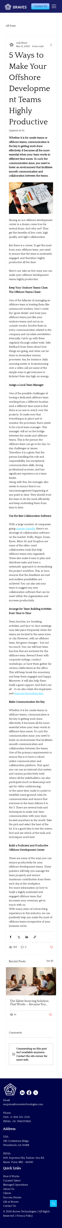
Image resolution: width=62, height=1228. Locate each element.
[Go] (53, 1203)
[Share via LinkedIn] (26, 937)
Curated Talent (12, 1180)
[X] (35, 1092)
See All (49, 961)
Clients (7, 1193)
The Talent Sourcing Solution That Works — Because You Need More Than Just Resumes (30, 1002)
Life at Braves (11, 1201)
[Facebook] (29, 1092)
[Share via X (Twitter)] (18, 937)
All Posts (11, 25)
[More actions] (51, 45)
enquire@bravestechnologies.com (23, 1104)
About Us (8, 1189)
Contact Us (9, 1205)
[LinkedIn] (22, 1092)
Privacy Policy (25, 1215)
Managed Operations (15, 1184)
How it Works (11, 1176)
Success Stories (12, 1197)
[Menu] (54, 6)
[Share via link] (34, 937)
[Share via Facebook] (10, 937)
